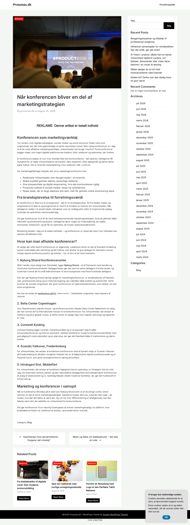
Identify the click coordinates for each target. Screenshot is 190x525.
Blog (29, 422)
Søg (133, 20)
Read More (24, 498)
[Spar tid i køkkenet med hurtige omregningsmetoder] (67, 480)
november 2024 (144, 211)
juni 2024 (141, 240)
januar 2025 (142, 200)
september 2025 (145, 154)
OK (166, 517)
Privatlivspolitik (167, 4)
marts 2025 (142, 188)
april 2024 (141, 251)
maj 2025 (141, 177)
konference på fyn (47, 293)
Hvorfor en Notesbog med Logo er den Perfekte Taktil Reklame (100, 487)
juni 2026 (141, 109)
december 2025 (144, 137)
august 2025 (142, 160)
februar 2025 (143, 194)
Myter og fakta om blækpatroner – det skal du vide (95, 438)
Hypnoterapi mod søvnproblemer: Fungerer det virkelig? (41, 438)
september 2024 (145, 223)
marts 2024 (142, 257)
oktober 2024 (143, 217)
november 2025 (144, 143)
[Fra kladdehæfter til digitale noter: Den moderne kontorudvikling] (32, 478)
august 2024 (142, 228)
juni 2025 (141, 171)
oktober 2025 (143, 149)
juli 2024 (140, 234)
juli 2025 (140, 166)
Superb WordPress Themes (115, 514)
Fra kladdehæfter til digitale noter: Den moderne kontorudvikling (31, 485)
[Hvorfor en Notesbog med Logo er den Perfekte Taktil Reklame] (101, 480)
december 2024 (144, 205)
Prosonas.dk (22, 4)
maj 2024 (141, 245)
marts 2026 (142, 120)
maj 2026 (141, 114)
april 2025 (141, 183)
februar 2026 (143, 126)
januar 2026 (142, 131)
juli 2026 (140, 103)
